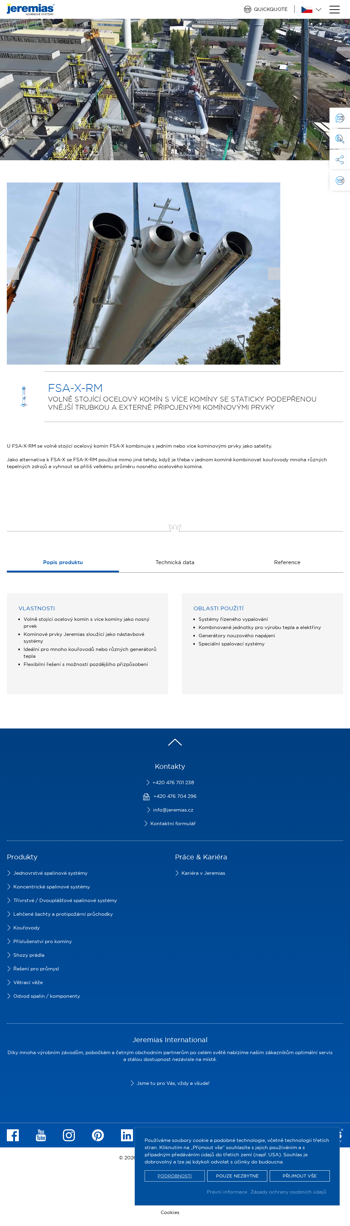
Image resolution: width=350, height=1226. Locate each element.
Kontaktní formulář (173, 823)
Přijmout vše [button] (300, 1176)
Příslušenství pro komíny (42, 941)
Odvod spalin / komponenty (46, 996)
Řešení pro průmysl (36, 969)
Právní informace (227, 1192)
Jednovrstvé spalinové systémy (50, 873)
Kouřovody (26, 928)
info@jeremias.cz (173, 810)
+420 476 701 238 (173, 782)
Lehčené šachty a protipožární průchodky (63, 914)
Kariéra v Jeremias (203, 873)
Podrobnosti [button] (175, 1176)
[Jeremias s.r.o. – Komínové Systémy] (31, 12)
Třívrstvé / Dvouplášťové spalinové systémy (65, 900)
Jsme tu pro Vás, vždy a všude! (173, 1083)
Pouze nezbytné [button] (237, 1176)
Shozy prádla (28, 955)
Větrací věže (28, 982)
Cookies (170, 1212)
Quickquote (270, 9)
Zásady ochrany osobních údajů (288, 1192)
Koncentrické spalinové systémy (51, 887)
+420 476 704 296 (175, 796)
